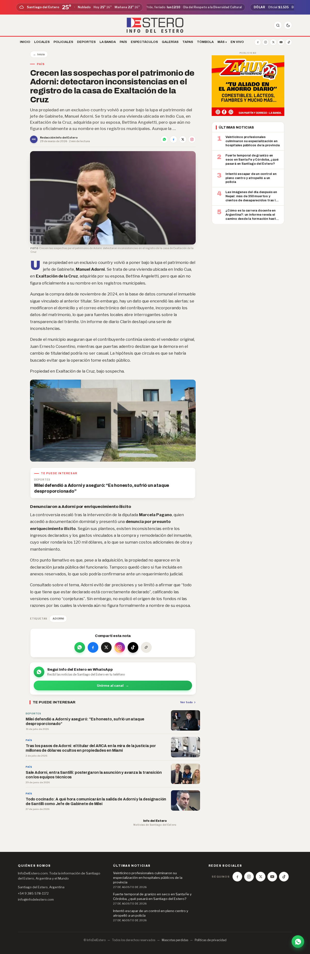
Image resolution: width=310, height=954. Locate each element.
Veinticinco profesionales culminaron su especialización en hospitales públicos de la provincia (252, 141)
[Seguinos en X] (273, 42)
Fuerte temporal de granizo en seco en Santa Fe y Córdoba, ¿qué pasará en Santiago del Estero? (252, 159)
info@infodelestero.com (36, 899)
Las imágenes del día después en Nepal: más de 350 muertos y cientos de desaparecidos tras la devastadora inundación (251, 196)
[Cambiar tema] (288, 25)
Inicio (39, 54)
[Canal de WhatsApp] (298, 941)
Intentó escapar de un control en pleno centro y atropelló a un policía (251, 178)
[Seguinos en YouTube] (281, 42)
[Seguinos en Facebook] (257, 42)
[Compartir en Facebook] (173, 139)
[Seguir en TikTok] (133, 647)
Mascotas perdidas (175, 940)
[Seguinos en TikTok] (288, 42)
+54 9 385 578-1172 (33, 893)
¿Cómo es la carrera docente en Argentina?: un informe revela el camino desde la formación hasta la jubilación (251, 215)
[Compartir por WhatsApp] (164, 139)
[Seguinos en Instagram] (265, 42)
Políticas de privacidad (210, 940)
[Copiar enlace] (146, 647)
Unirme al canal (113, 685)
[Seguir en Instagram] (192, 139)
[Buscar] (278, 25)
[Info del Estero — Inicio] (155, 25)
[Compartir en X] (182, 139)
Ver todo (186, 702)
